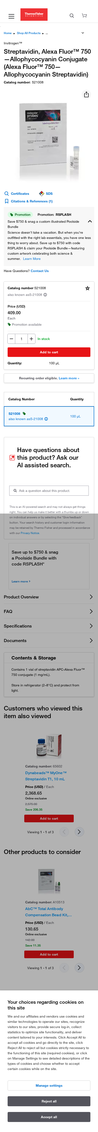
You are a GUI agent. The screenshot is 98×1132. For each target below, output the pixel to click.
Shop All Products (28, 33)
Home (8, 33)
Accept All (49, 1117)
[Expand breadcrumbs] (82, 33)
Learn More (32, 259)
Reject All (49, 1101)
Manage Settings (49, 1085)
